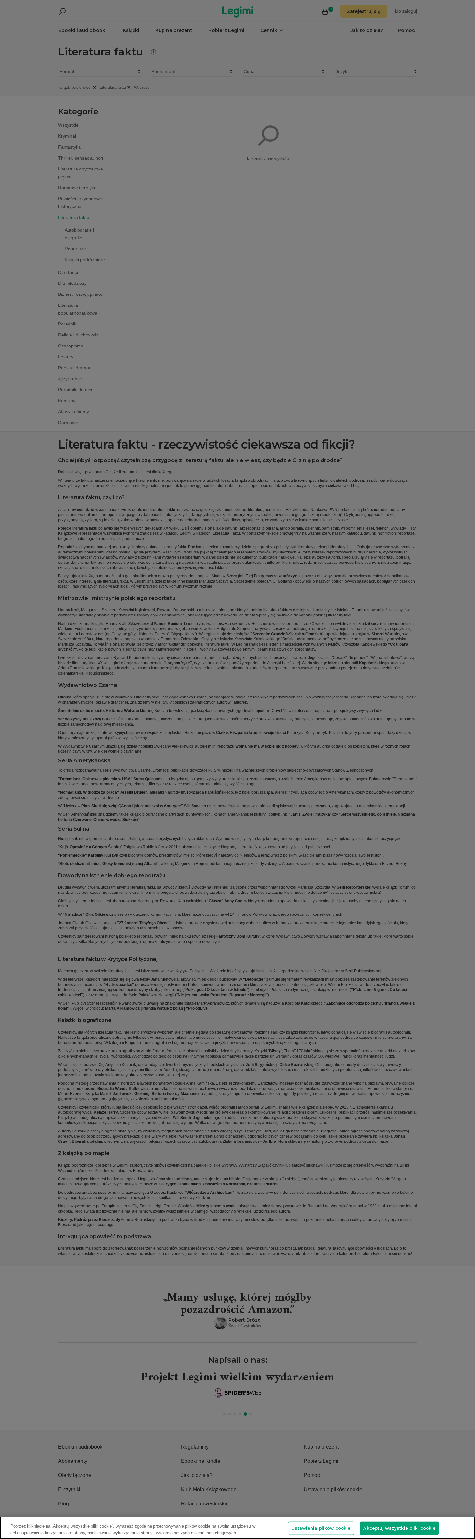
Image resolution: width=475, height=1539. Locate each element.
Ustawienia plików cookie (321, 1528)
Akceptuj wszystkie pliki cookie (399, 1528)
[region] (237, 1528)
